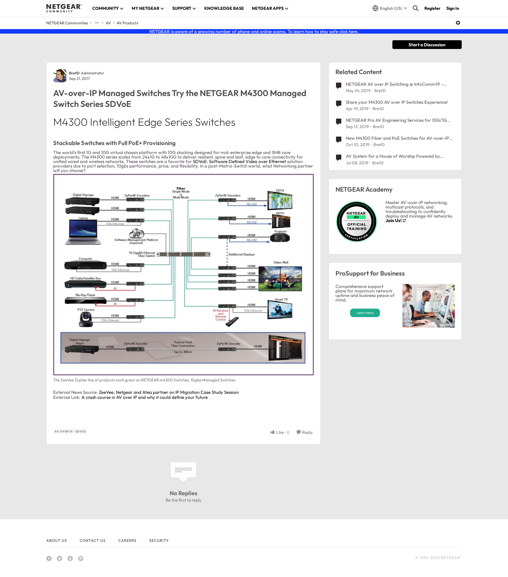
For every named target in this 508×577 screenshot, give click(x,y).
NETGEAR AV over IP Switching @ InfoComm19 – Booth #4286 (394, 84)
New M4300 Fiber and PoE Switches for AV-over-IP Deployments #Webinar (397, 138)
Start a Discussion (427, 44)
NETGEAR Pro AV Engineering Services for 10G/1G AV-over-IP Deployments (396, 120)
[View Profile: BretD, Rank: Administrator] (59, 75)
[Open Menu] (458, 22)
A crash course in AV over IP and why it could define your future (144, 397)
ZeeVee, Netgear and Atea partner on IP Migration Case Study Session (169, 392)
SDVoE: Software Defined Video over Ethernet (239, 161)
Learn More (365, 313)
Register (432, 8)
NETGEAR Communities (67, 22)
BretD (74, 73)
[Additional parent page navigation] (97, 22)
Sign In (452, 8)
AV (108, 22)
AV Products (127, 22)
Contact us (93, 540)
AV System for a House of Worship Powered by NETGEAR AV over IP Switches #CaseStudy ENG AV (397, 156)
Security (159, 540)
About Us (56, 540)
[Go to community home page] (64, 8)
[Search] (415, 8)
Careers (127, 540)
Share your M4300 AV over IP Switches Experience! (397, 102)
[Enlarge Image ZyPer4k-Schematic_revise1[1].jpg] (183, 274)
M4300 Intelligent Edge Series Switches (144, 121)
